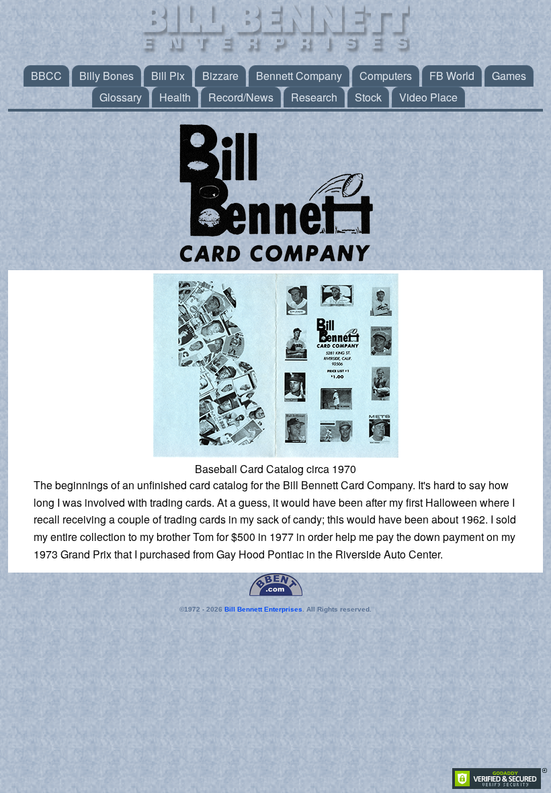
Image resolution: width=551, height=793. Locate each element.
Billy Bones (106, 75)
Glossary (120, 97)
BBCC (46, 75)
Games (509, 75)
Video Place (428, 97)
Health (175, 97)
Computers (385, 75)
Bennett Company (299, 75)
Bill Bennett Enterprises (263, 609)
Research (314, 97)
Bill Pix (168, 75)
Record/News (240, 97)
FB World (451, 75)
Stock (368, 97)
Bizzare (220, 75)
